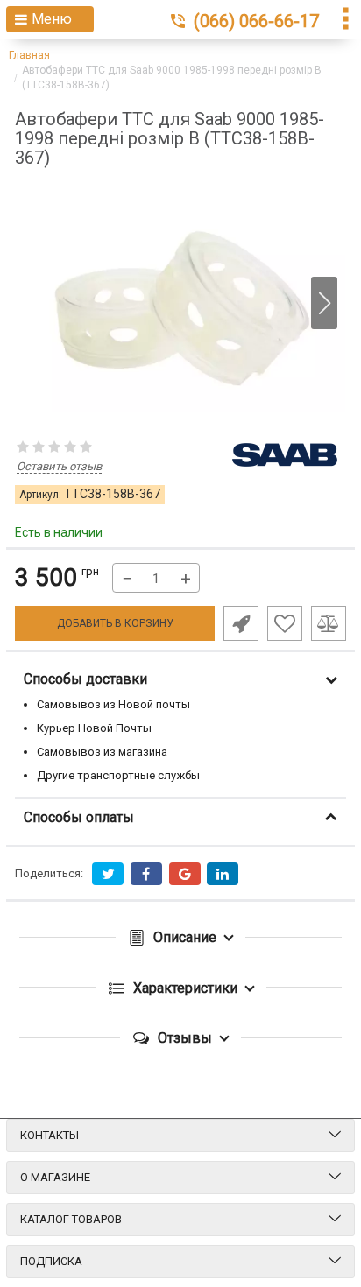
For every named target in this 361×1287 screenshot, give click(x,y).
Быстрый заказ (240, 623)
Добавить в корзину (115, 623)
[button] (324, 303)
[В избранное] (284, 623)
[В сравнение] (328, 623)
